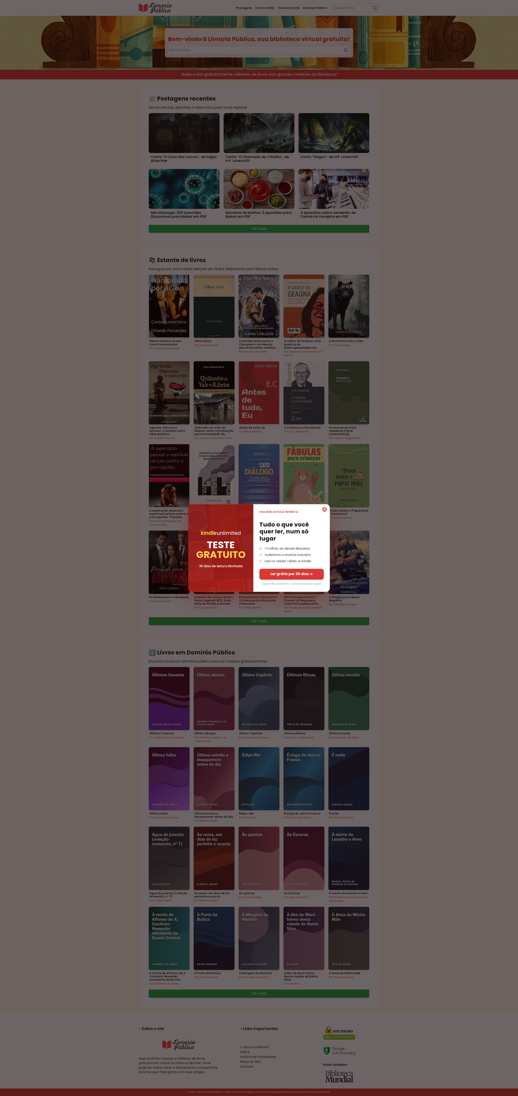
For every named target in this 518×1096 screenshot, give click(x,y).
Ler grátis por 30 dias (292, 574)
